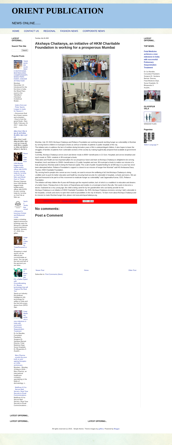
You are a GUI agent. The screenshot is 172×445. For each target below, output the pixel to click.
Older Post (132, 270)
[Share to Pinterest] (92, 201)
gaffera (101, 429)
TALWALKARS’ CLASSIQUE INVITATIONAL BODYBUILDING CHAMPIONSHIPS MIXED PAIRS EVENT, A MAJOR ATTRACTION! (21, 71)
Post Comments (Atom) (54, 274)
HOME (15, 31)
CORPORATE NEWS (94, 31)
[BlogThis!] (86, 201)
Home (86, 270)
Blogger (116, 429)
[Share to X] (88, 201)
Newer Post (40, 270)
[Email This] (83, 201)
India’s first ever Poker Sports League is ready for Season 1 (20, 108)
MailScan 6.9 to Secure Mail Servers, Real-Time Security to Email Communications (21, 391)
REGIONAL (50, 31)
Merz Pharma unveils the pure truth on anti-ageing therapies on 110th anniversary (20, 360)
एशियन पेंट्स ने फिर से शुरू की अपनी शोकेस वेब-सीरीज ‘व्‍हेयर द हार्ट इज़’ (20, 134)
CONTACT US (31, 31)
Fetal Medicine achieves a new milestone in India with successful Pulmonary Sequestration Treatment (21, 321)
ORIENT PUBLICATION (58, 10)
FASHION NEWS (69, 31)
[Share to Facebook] (90, 201)
